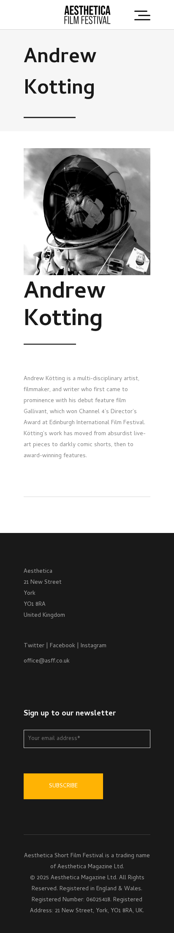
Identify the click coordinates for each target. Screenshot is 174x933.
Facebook (62, 646)
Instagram (93, 646)
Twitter (34, 646)
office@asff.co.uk (47, 661)
